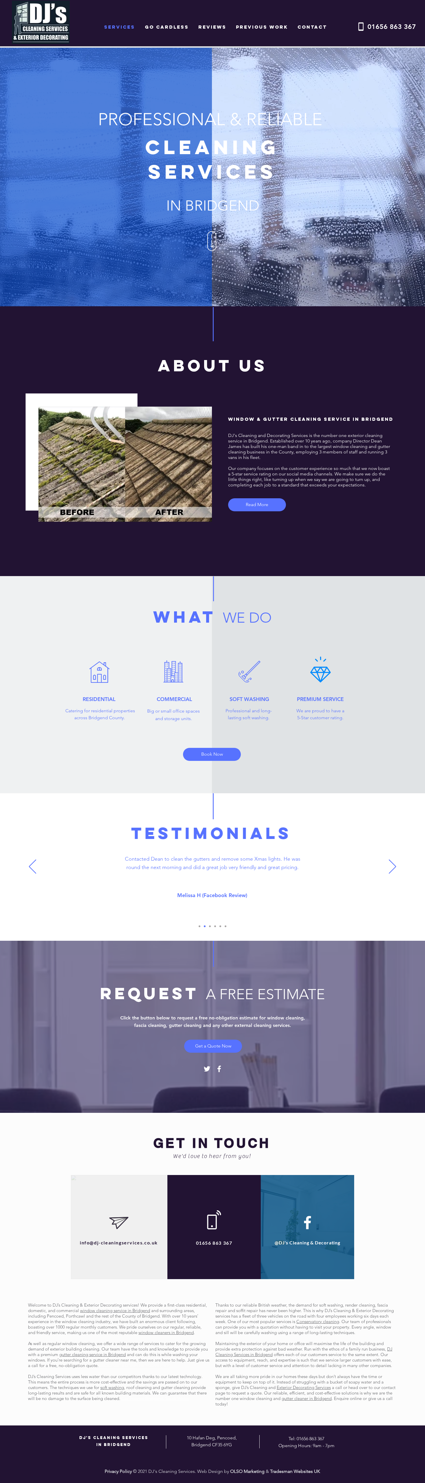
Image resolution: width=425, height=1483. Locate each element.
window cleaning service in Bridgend (115, 1310)
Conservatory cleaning (317, 1321)
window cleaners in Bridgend (166, 1332)
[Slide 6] (225, 926)
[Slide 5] (220, 926)
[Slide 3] (210, 926)
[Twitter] (207, 1069)
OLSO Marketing (247, 1471)
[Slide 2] (205, 926)
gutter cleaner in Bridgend (307, 1398)
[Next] (392, 867)
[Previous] (32, 867)
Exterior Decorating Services (304, 1387)
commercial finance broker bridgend (134, 1365)
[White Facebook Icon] (219, 1069)
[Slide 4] (215, 926)
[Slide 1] (199, 926)
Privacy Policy (118, 1471)
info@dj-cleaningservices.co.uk (119, 1242)
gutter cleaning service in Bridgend (92, 1354)
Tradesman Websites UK (295, 1471)
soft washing (112, 1387)
